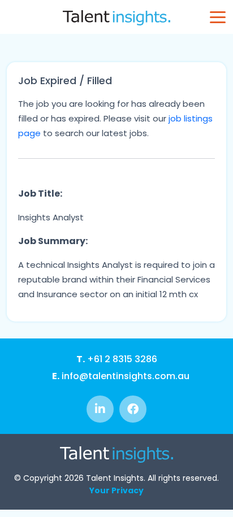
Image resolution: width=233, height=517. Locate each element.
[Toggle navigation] (217, 17)
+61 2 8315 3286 (116, 359)
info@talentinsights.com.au (120, 376)
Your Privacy (116, 490)
